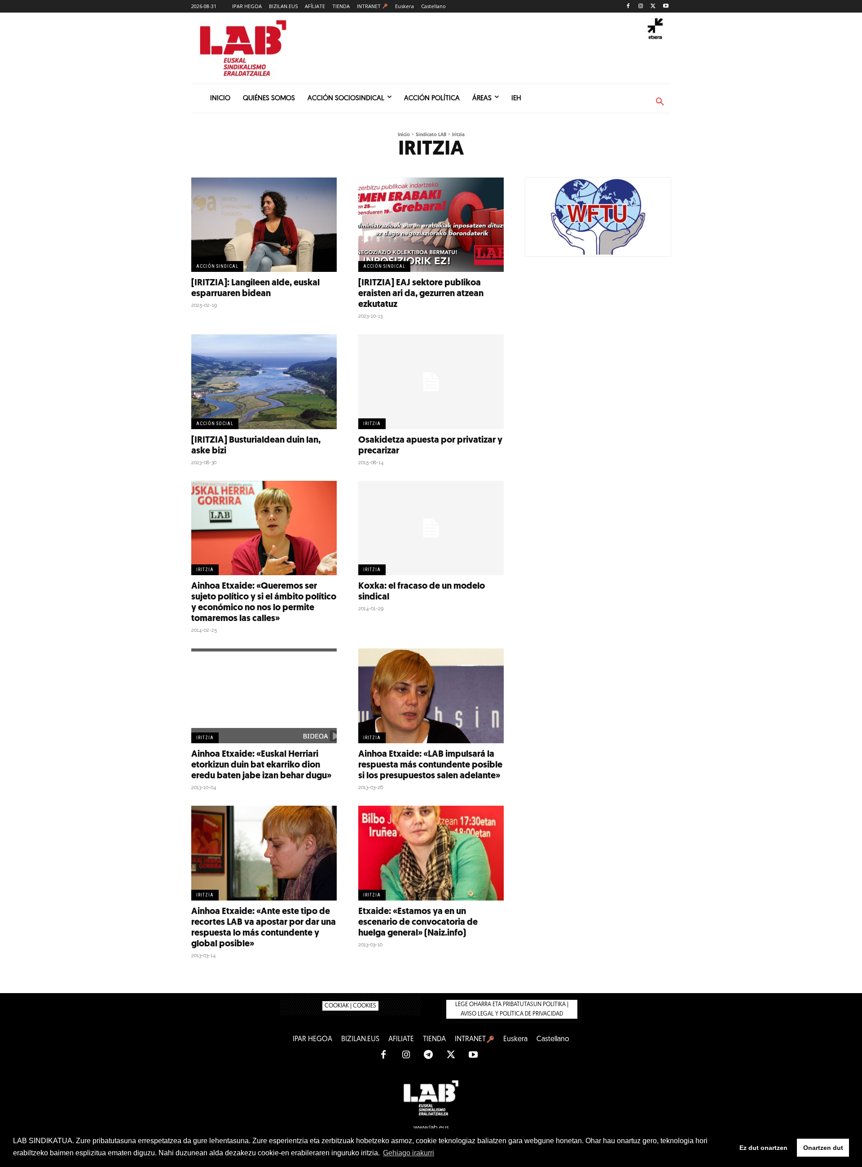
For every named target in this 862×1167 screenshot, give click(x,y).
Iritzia (372, 423)
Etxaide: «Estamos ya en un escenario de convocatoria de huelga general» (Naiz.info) (418, 922)
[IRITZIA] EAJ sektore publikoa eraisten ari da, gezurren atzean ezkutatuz (421, 294)
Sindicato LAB (431, 135)
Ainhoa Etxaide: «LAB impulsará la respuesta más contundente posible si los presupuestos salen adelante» (430, 765)
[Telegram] (428, 1055)
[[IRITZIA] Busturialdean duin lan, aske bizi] (264, 381)
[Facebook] (628, 6)
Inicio (404, 135)
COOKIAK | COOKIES (350, 1006)
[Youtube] (665, 6)
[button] (660, 102)
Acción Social (214, 423)
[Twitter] (653, 6)
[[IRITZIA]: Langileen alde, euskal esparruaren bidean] (264, 224)
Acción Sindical (217, 266)
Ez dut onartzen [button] (763, 1147)
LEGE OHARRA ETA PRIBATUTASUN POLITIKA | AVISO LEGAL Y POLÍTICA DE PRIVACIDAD (511, 1009)
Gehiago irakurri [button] (408, 1153)
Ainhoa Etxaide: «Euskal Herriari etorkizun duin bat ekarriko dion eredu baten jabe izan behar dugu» (261, 765)
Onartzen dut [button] (823, 1147)
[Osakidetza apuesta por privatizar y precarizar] (431, 381)
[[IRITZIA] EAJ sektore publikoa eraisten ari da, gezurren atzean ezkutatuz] (431, 224)
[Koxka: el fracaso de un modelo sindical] (431, 528)
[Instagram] (641, 6)
